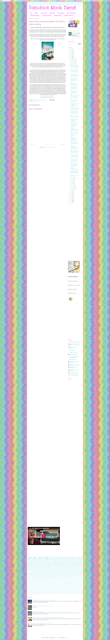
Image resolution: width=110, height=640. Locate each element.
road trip (80, 581)
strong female (48, 563)
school (43, 572)
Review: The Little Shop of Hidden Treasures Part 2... (74, 156)
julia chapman (31, 574)
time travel (50, 577)
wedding (64, 565)
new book (54, 560)
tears (77, 562)
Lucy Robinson (34, 575)
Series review (58, 568)
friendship (53, 559)
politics (62, 591)
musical (70, 590)
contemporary (38, 586)
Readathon (47, 558)
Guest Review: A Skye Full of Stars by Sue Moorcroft (44, 600)
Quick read (70, 566)
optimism (42, 591)
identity (58, 576)
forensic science (31, 576)
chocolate (60, 585)
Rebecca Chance (71, 577)
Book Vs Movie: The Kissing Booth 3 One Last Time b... (74, 97)
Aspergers (52, 582)
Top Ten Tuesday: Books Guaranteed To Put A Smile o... (74, 152)
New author (30, 563)
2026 (70, 49)
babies (80, 564)
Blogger (66, 637)
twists (62, 593)
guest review (35, 101)
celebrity (35, 568)
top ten (35, 565)
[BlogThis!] (50, 99)
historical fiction (42, 568)
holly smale (79, 573)
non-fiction (64, 558)
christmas (34, 558)
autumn (67, 584)
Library (44, 567)
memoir (58, 563)
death (51, 562)
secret (58, 592)
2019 (70, 192)
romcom (51, 564)
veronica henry (76, 567)
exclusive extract (40, 559)
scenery (55, 592)
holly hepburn (42, 566)
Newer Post (32, 144)
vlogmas (80, 593)
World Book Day (76, 583)
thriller (63, 562)
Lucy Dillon (41, 583)
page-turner (75, 576)
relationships (76, 564)
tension (45, 577)
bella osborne (72, 563)
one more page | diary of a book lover (74, 357)
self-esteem (48, 566)
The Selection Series (64, 583)
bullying (43, 585)
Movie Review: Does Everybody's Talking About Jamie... (74, 105)
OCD (44, 583)
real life (80, 576)
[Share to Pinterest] (54, 99)
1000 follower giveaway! (38, 611)
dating (66, 586)
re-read (70, 581)
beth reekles (71, 584)
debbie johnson (76, 566)
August (72, 177)
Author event (49, 560)
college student (74, 585)
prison (71, 591)
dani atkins (62, 586)
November (72, 60)
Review (30, 557)
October (72, 62)
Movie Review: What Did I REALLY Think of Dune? (43, 605)
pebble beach (52, 591)
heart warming (53, 576)
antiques (59, 584)
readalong (34, 592)
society (33, 593)
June (71, 180)
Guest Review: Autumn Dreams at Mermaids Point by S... (74, 88)
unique (43, 582)
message (65, 590)
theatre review (48, 593)
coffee (66, 575)
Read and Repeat (72, 359)
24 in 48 (68, 574)
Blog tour (74, 557)
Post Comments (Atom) (50, 147)
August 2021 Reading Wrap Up (74, 169)
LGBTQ (29, 564)
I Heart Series (48, 572)
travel (34, 562)
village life (70, 593)
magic (51, 565)
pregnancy (36, 574)
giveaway (80, 562)
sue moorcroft (40, 567)
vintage (75, 593)
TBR (68, 558)
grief (43, 576)
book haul (35, 563)
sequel (61, 563)
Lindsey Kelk (43, 564)
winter (34, 594)
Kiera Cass (78, 582)
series (33, 559)
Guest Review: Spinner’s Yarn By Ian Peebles (73, 84)
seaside (29, 582)
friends (54, 562)
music (35, 572)
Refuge (53, 583)
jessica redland (51, 567)
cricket (47, 564)
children (50, 573)
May (71, 182)
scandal (52, 592)
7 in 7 (48, 582)
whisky (31, 594)
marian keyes (69, 576)
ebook (77, 575)
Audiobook (72, 559)
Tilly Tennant (61, 566)
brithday (39, 585)
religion (43, 592)
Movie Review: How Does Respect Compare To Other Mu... (74, 80)
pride (69, 591)
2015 (70, 198)
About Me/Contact (61, 13)
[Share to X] (51, 99)
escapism (34, 567)
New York (70, 562)
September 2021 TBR (74, 175)
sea (46, 574)
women (66, 562)
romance (40, 558)
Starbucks (56, 583)
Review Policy (52, 13)
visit (78, 593)
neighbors (74, 590)
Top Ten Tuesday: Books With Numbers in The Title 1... (74, 125)
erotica (80, 575)
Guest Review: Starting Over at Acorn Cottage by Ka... (74, 143)
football (71, 573)
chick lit (71, 560)
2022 (70, 56)
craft (56, 586)
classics (64, 585)
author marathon (71, 568)
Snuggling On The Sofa (74, 364)
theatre (43, 593)
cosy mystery (44, 586)
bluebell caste (31, 585)
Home (31, 13)
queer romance (79, 591)
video (46, 582)
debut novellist (72, 575)
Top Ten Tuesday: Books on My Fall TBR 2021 (74, 101)
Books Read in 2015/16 (58, 15)
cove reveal (52, 586)
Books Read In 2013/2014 (69, 15)
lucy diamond (63, 576)
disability (54, 573)
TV (79, 577)
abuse (81, 577)
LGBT (53, 572)
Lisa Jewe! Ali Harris (34, 583)
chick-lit (80, 560)
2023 (70, 54)
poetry (60, 565)
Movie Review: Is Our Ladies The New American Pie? (74, 161)
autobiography (47, 565)
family (47, 559)
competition (80, 585)
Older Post (63, 144)
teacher (41, 577)
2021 (70, 57)
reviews (76, 581)
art (62, 584)
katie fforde (43, 581)
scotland (33, 577)
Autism (56, 582)
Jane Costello (54, 566)
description (70, 586)
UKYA (37, 562)
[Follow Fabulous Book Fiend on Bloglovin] (73, 277)
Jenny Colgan (69, 565)
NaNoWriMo (56, 572)
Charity (77, 574)
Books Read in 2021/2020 (34, 15)
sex (59, 562)
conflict (34, 586)
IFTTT (51, 557)
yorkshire (64, 574)
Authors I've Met (44, 13)
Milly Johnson (75, 565)
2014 (70, 200)
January (72, 188)
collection (69, 585)
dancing (58, 586)
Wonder (71, 583)
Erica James (64, 582)
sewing (64, 592)
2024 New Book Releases (71, 13)
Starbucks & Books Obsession (73, 367)
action (39, 575)
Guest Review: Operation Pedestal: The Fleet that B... (74, 139)
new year (78, 590)
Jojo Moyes (65, 577)
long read (35, 590)
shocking (76, 592)
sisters (37, 577)
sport (62, 560)
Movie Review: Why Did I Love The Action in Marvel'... (74, 134)
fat (67, 573)
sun (35, 593)
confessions (30, 586)
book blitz (62, 575)
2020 (70, 190)
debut (32, 560)
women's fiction (42, 562)
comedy (29, 560)
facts (77, 586)
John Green (60, 577)
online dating (35, 591)
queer (62, 581)
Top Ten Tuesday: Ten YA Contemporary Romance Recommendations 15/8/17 (48, 617)
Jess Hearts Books (73, 354)
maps (56, 590)
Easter (60, 582)
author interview (78, 559)
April (71, 183)
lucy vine (53, 590)
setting (61, 592)
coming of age (35, 566)
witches (56, 574)
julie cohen (38, 581)
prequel (65, 591)
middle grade (30, 565)
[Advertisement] (74, 241)
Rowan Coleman (62, 572)
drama (35, 560)
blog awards (76, 584)
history (76, 560)
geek (58, 565)
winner (52, 574)
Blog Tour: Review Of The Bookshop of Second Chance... (74, 165)
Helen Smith (71, 350)
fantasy (54, 565)
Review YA (76, 577)
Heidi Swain (56, 564)
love (43, 558)
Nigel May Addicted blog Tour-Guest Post (41, 623)
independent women (69, 572)
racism (29, 592)
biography (43, 575)
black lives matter (49, 575)
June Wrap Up (31, 573)
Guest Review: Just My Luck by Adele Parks (74, 116)
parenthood (47, 591)
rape (31, 592)
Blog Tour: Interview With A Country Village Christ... (74, 130)
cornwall (66, 566)
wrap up (59, 559)
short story (36, 564)
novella (58, 560)
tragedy (49, 574)
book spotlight (79, 568)
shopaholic (80, 592)
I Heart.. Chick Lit (73, 352)
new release (68, 557)
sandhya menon (47, 592)
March (71, 185)
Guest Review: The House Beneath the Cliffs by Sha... (74, 92)
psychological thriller (67, 567)
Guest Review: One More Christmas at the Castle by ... (74, 67)
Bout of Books (56, 558)
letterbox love (41, 563)
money (68, 590)
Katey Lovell (73, 582)
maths (59, 590)
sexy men (67, 592)
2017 (70, 195)
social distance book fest (36, 582)
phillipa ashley (50, 568)
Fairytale (68, 582)
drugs (74, 586)
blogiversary (57, 575)
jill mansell (30, 572)
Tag (59, 583)
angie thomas (50, 584)
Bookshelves (73, 574)
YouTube (36, 13)
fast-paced (80, 586)
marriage (70, 564)
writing (59, 574)
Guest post (30, 562)
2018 (70, 194)
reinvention (39, 592)
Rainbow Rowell (48, 583)
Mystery (48, 562)
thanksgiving (39, 593)
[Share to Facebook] (53, 99)
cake (50, 585)
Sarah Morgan (40, 565)
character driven (55, 585)
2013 (70, 202)
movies (44, 560)
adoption (34, 584)
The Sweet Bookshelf (73, 375)
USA (69, 583)
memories (61, 590)
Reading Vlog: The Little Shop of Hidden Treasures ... (74, 76)
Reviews (31, 568)
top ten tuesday (59, 557)
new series (39, 572)
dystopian (64, 573)
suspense (80, 572)
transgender (53, 593)
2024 (70, 52)
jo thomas (76, 572)
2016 (70, 197)
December (72, 59)
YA (51, 558)
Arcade (66, 564)
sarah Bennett (42, 574)
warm (28, 594)
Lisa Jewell (62, 564)
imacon (57, 637)
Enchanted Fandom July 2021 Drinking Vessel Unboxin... (74, 121)
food (57, 562)
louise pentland (48, 590)
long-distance (40, 590)
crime (65, 560)
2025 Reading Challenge (74, 31)
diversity (60, 573)
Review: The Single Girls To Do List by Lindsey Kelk (74, 109)
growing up (47, 576)
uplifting (55, 577)
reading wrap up (78, 563)
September (72, 63)
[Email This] (49, 99)
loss (44, 590)
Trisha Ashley (64, 568)
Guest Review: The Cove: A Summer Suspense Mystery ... (74, 71)
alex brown (38, 584)
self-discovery (65, 559)
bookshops (36, 585)
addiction (36, 573)
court (48, 586)
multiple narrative (50, 581)
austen (64, 584)
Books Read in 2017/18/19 (46, 15)
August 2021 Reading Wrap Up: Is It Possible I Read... (74, 147)
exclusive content (75, 558)
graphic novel (39, 576)
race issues (66, 581)
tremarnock (58, 593)
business (47, 585)
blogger (80, 584)
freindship (54, 563)
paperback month (58, 581)
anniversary (55, 584)
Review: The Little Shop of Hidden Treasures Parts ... (74, 113)
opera (40, 591)
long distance (30, 590)
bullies (45, 573)
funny (68, 560)
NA (47, 567)
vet (67, 593)
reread (73, 581)
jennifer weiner (33, 581)
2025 (70, 51)
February (72, 187)
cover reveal (40, 560)
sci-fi (29, 577)
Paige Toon (65, 563)
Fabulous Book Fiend (52, 8)
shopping (29, 593)
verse (65, 593)
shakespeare (72, 592)
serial (73, 562)
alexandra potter (44, 584)
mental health (59, 567)
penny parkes (57, 591)
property (74, 591)
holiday (74, 573)
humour (32, 564)
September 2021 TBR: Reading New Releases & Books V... (74, 172)
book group (41, 573)
